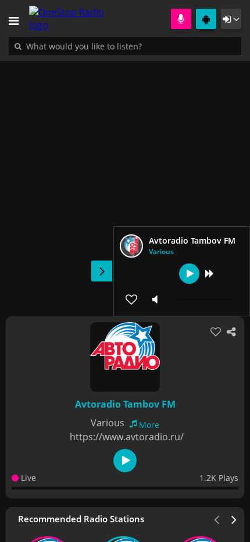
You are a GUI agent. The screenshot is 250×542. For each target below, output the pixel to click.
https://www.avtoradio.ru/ (127, 436)
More (149, 424)
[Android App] (206, 19)
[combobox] (119, 46)
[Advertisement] (125, 183)
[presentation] (234, 519)
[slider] (203, 299)
